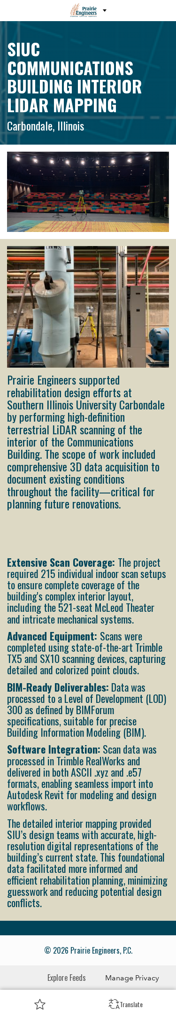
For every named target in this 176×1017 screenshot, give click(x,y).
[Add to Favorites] (40, 1004)
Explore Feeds (66, 977)
